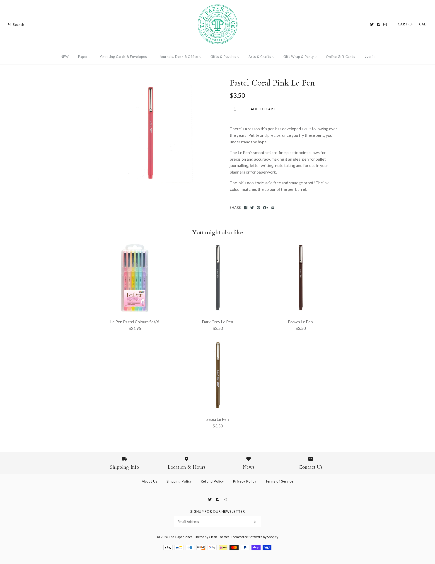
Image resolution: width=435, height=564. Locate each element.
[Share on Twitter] (252, 207)
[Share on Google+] (265, 207)
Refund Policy (212, 481)
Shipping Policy (179, 481)
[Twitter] (372, 24)
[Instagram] (385, 24)
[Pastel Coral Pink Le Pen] (150, 81)
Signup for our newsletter (217, 511)
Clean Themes (219, 537)
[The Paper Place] (217, 7)
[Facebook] (378, 24)
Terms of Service (279, 481)
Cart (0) (405, 24)
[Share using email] (273, 207)
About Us (149, 481)
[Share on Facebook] (245, 207)
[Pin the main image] (258, 207)
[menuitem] (64, 56)
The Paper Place (181, 537)
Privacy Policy (244, 481)
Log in (370, 56)
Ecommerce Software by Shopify (254, 537)
